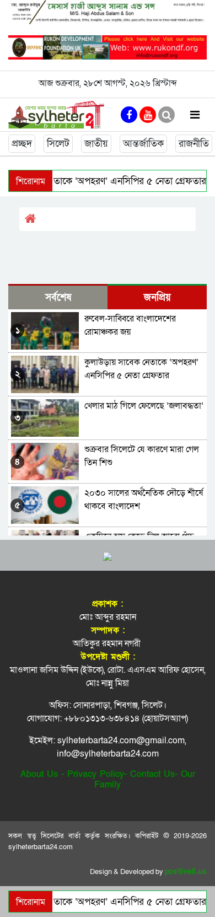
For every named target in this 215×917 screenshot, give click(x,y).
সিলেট (58, 143)
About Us (39, 774)
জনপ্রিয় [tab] (157, 297)
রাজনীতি (194, 143)
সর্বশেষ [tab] (58, 297)
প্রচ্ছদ (22, 143)
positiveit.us (186, 872)
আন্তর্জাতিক (143, 143)
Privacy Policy (95, 774)
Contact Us (152, 774)
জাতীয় (96, 143)
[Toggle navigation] (195, 114)
